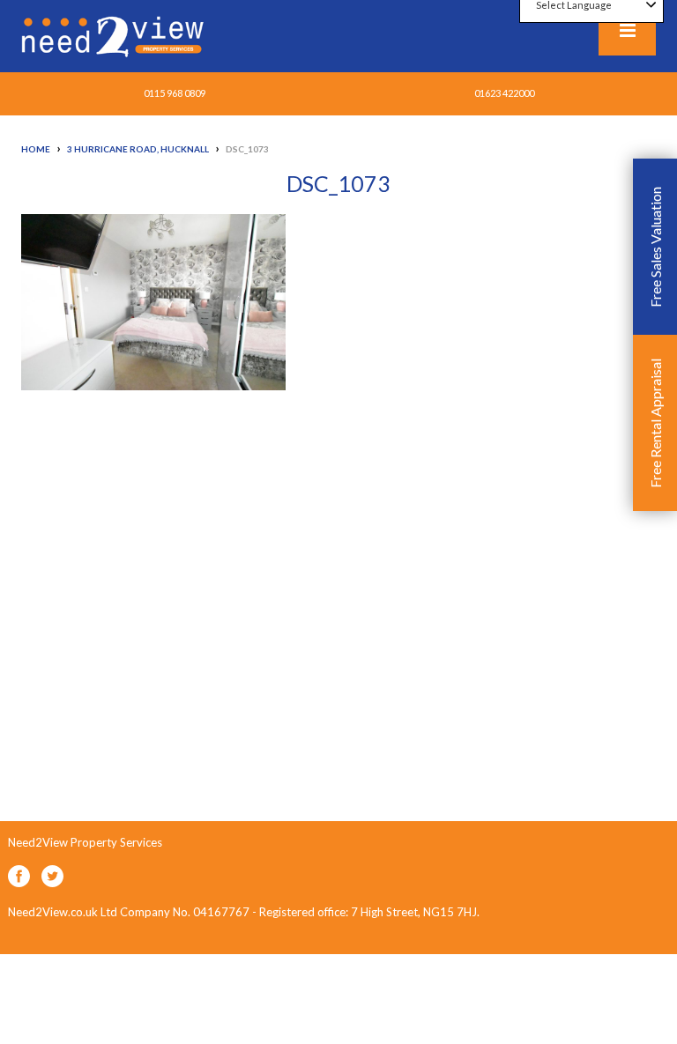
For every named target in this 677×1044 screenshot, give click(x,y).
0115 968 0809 (174, 93)
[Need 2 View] (114, 35)
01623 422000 (504, 93)
